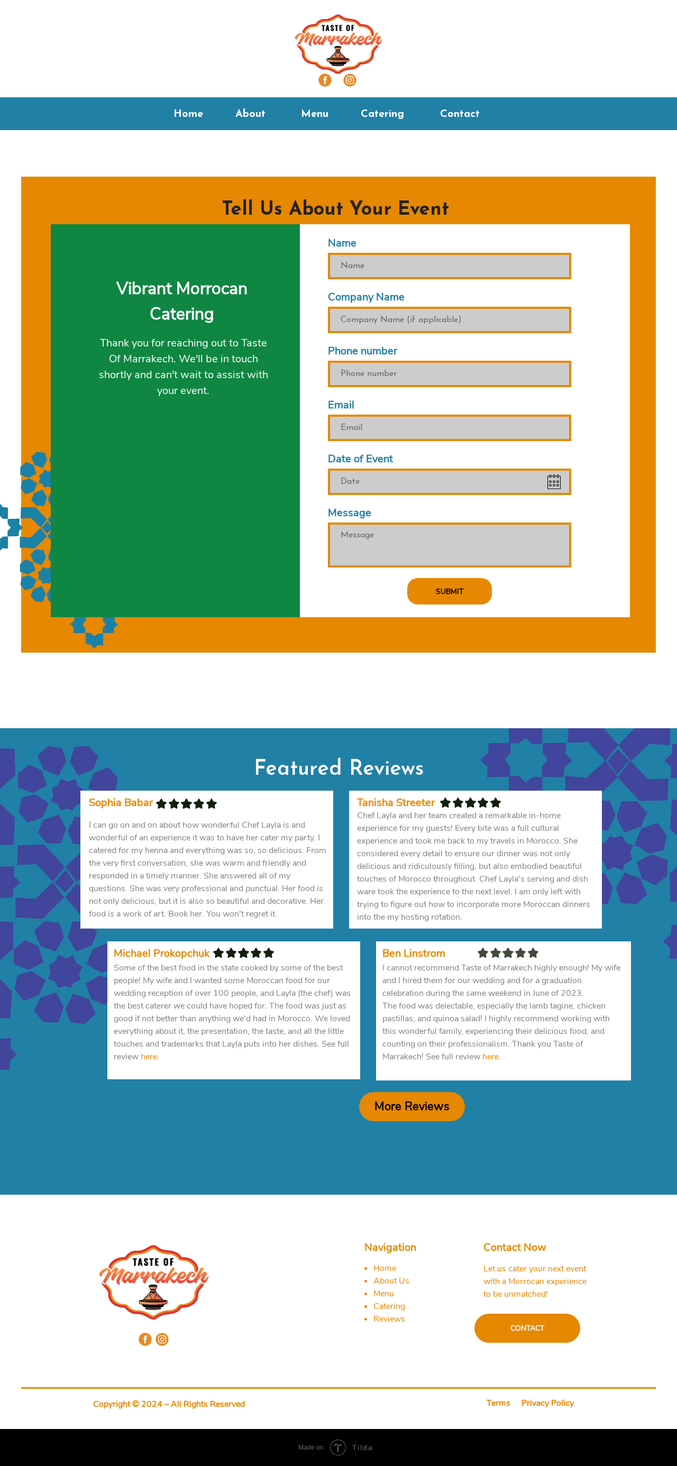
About (250, 114)
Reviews (389, 1319)
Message (349, 513)
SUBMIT (449, 592)
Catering (382, 114)
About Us (391, 1281)
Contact (460, 114)
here (490, 1056)
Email (341, 405)
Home (188, 114)
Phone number (362, 351)
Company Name (366, 297)
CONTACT (527, 1328)
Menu (314, 114)
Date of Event (360, 459)
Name (342, 243)
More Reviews (412, 1106)
